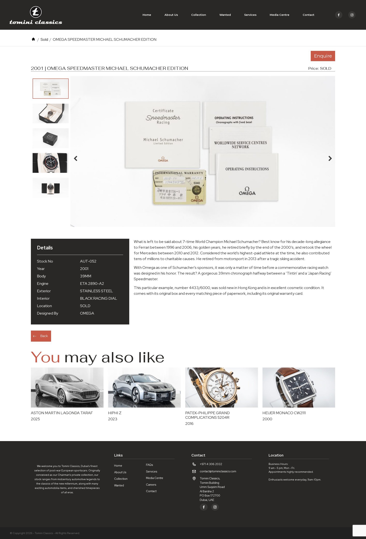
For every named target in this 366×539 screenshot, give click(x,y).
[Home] (33, 39)
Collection (198, 15)
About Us (171, 15)
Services (250, 15)
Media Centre (279, 15)
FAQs (149, 465)
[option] (50, 88)
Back (44, 336)
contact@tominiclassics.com (218, 471)
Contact (308, 15)
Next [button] (330, 157)
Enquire (323, 56)
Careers (151, 485)
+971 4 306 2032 (211, 464)
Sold (44, 39)
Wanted (225, 15)
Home (147, 15)
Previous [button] (75, 157)
